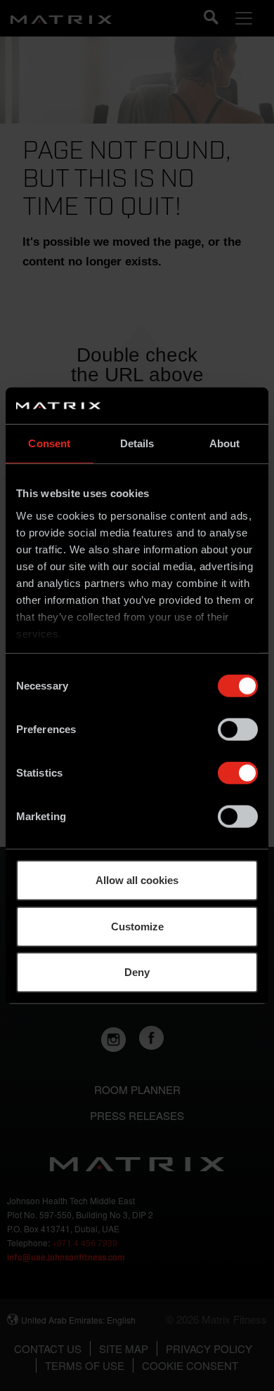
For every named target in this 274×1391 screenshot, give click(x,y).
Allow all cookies (137, 880)
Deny (137, 972)
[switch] (238, 729)
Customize (137, 926)
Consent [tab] (49, 443)
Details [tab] (137, 443)
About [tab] (224, 443)
